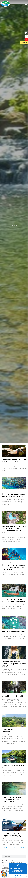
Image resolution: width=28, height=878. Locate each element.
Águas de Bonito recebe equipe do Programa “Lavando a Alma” (14, 664)
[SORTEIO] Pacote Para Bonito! (14, 632)
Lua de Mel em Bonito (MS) (12, 696)
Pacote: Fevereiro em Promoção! (10, 730)
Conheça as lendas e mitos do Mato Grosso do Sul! (14, 461)
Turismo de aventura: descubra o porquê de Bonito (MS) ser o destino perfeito (13, 494)
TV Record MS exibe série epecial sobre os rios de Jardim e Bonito (11, 799)
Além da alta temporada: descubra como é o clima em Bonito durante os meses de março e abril (13, 566)
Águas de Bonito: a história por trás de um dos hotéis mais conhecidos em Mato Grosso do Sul (14, 529)
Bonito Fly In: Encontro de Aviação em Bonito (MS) (11, 834)
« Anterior (5, 847)
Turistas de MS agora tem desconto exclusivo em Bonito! (14, 600)
